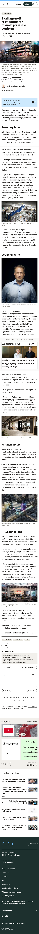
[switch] (34, 102)
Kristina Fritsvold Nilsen (11, 855)
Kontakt (5, 916)
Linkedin (5, 877)
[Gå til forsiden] (6, 4)
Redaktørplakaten (18, 904)
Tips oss (32, 844)
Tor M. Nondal (7, 863)
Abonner (28, 4)
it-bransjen (6, 13)
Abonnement (7, 911)
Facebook (5, 873)
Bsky (3, 880)
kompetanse (18, 640)
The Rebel (26, 132)
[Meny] (35, 4)
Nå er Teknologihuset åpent (21, 633)
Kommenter (17, 79)
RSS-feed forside (8, 869)
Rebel (27, 640)
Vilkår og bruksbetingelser (12, 892)
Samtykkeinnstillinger (10, 888)
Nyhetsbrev (6, 884)
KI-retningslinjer (8, 896)
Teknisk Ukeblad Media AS (18, 923)
